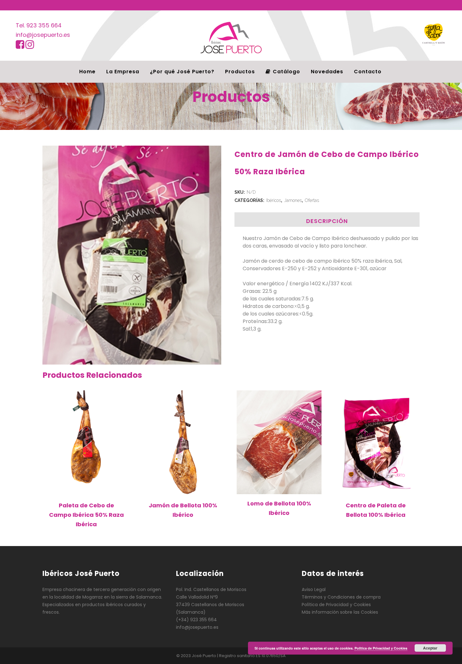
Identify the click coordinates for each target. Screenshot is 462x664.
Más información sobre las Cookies (340, 612)
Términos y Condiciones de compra (341, 597)
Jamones (293, 200)
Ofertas (312, 200)
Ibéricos (273, 200)
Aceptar (430, 648)
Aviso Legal (314, 589)
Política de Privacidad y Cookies (336, 604)
